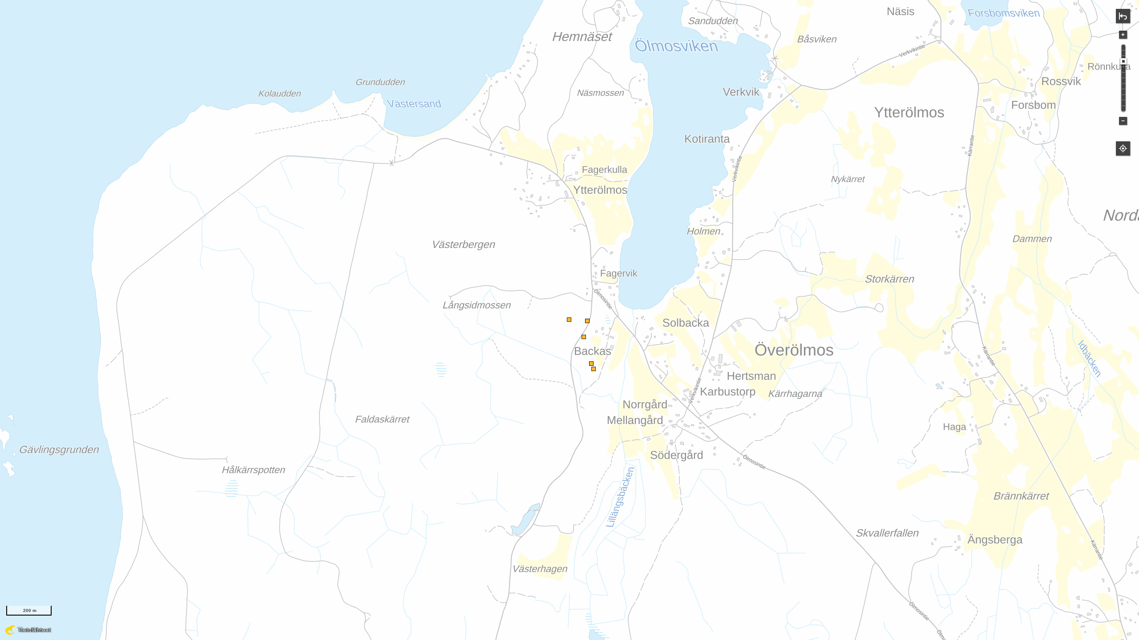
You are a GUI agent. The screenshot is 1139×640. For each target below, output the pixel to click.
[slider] (1123, 61)
